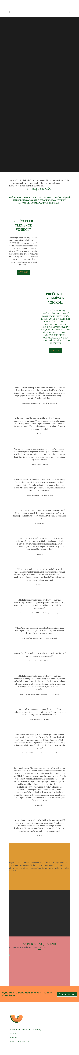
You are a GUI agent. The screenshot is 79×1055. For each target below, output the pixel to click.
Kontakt (14, 1037)
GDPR (13, 1033)
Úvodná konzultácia (19, 1041)
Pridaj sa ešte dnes (67, 994)
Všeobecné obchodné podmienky (25, 1029)
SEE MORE (23, 272)
